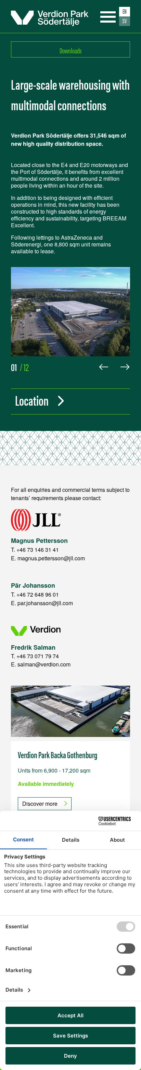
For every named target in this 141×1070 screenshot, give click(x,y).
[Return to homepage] (50, 17)
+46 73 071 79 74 (37, 656)
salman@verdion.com (43, 664)
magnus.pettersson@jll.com (51, 558)
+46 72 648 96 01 (37, 594)
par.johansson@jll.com (45, 603)
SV (125, 20)
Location (32, 400)
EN (125, 11)
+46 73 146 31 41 (37, 549)
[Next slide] (125, 367)
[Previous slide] (104, 367)
